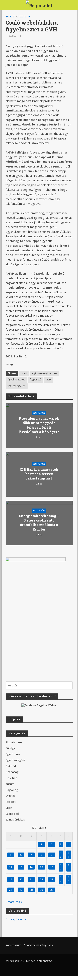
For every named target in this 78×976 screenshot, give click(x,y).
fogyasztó (35, 379)
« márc (10, 902)
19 (10, 879)
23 (51, 879)
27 (21, 890)
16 (51, 867)
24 (61, 879)
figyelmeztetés (16, 379)
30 (51, 890)
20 (21, 879)
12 (10, 867)
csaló (24, 373)
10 (61, 855)
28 (31, 890)
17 (61, 867)
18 (68, 867)
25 (68, 879)
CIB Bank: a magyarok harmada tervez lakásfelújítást (39, 474)
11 (68, 855)
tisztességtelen (17, 386)
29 (41, 890)
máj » (19, 902)
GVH (48, 379)
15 (41, 867)
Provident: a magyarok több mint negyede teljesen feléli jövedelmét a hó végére (39, 425)
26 (10, 890)
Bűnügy (11, 16)
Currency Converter (16, 919)
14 (31, 867)
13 (21, 867)
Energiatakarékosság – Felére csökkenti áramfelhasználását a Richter (39, 523)
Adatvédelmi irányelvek (38, 945)
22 (41, 879)
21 (31, 879)
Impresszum (13, 945)
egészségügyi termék (44, 373)
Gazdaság (23, 16)
